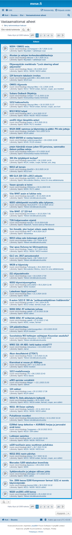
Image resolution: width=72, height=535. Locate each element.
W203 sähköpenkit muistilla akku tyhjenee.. (32, 202)
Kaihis (29, 240)
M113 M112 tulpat (18, 111)
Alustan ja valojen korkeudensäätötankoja (31, 55)
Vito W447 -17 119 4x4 (21, 211)
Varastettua (28, 233)
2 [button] (40, 35)
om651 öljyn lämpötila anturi (24, 120)
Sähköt (26, 384)
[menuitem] (9, 10)
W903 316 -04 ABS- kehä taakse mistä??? (31, 344)
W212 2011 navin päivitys (22, 454)
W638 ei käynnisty (19, 264)
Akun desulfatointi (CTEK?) (24, 353)
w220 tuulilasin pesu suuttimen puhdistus (31, 445)
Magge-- (30, 382)
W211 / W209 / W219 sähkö (35, 71)
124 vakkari (15, 389)
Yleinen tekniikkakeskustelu (35, 198)
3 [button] (44, 35)
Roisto (29, 356)
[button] (32, 35)
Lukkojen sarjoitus (19, 436)
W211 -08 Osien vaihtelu (22, 407)
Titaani (29, 249)
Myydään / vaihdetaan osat (35, 51)
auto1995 (31, 78)
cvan (29, 276)
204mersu (31, 187)
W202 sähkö (29, 313)
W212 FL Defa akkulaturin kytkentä (27, 398)
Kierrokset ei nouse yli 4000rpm (26, 362)
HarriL (29, 258)
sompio (30, 96)
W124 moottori (29, 331)
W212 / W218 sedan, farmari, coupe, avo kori (42, 107)
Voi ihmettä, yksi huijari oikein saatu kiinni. (32, 229)
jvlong (29, 456)
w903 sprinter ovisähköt (22, 380)
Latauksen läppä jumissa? (23, 291)
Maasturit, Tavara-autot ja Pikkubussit (39, 225)
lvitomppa (31, 474)
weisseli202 (32, 285)
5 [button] (51, 35)
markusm (31, 152)
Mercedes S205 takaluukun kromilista (29, 462)
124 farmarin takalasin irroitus (25, 75)
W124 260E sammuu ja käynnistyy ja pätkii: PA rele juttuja (39, 129)
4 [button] (48, 35)
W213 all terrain (18, 167)
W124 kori (28, 80)
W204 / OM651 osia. (20, 46)
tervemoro (31, 214)
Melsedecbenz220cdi (35, 418)
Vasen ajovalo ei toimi (21, 185)
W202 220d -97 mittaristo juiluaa (26, 309)
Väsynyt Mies (32, 87)
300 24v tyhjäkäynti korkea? (24, 158)
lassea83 (30, 196)
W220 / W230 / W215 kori (34, 440)
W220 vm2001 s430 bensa (23, 492)
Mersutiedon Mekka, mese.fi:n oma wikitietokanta (43, 180)
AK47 (29, 113)
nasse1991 (31, 160)
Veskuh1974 (32, 205)
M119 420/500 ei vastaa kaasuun (26, 138)
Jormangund (32, 49)
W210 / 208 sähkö (31, 431)
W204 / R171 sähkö (32, 189)
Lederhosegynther (34, 140)
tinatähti (30, 400)
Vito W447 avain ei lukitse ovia (25, 193)
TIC (28, 374)
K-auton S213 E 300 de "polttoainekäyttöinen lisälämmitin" (40, 300)
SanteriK (30, 409)
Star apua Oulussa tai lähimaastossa (28, 247)
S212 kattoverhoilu (19, 102)
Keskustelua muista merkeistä (36, 98)
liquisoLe (30, 465)
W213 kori (28, 171)
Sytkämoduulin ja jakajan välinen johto (30, 471)
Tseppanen (31, 429)
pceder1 (30, 303)
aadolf (29, 311)
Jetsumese (31, 338)
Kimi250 (30, 169)
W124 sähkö (29, 133)
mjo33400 (31, 178)
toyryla (30, 223)
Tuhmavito (31, 267)
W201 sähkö (29, 476)
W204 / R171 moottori (32, 124)
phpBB (34, 526)
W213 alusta (29, 376)
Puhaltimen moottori (20, 415)
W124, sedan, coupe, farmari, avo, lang (39, 162)
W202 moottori (29, 287)
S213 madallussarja (20, 371)
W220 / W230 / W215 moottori (36, 115)
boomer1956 (32, 485)
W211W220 (31, 494)
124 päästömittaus (19, 327)
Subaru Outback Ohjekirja (23, 93)
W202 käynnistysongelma (23, 282)
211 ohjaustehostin (19, 273)
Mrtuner (30, 58)
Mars (29, 294)
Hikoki (29, 69)
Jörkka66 (31, 131)
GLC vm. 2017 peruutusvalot (24, 256)
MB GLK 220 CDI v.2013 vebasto (26, 176)
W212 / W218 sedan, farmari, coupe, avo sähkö (43, 402)
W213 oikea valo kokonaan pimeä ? (28, 238)
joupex (29, 122)
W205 (26, 296)
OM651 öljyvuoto (18, 84)
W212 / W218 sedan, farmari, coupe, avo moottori (44, 89)
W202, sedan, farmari (32, 322)
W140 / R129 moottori (32, 142)
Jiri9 (28, 365)
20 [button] (58, 35)
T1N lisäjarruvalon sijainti (23, 220)
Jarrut (26, 349)
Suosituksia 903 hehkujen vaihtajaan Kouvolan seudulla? (39, 336)
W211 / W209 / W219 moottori (36, 251)
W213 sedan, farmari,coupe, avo (37, 305)
